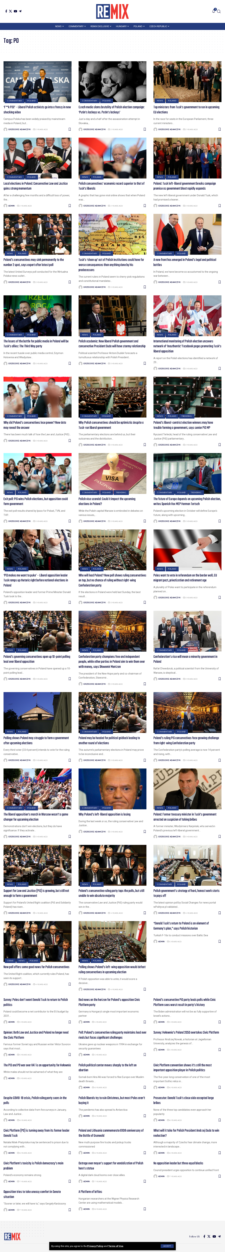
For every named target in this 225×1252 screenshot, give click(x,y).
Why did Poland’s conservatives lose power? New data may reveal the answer (35, 425)
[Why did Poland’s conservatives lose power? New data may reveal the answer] (38, 397)
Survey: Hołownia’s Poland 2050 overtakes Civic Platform (186, 1032)
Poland (31, 100)
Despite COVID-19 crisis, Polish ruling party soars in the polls (35, 1100)
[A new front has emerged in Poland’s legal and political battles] (187, 234)
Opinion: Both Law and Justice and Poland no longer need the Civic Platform (36, 1035)
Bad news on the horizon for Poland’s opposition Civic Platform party (109, 1002)
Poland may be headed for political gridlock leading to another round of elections (109, 740)
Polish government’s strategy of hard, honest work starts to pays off (186, 893)
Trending (186, 416)
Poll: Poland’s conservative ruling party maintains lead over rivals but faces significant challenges (112, 1035)
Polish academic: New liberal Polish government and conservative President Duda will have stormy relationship (112, 344)
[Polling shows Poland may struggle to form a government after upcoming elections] (38, 712)
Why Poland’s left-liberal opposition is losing (104, 814)
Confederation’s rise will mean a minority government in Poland (185, 659)
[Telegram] (20, 11)
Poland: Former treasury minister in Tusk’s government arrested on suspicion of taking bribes (184, 817)
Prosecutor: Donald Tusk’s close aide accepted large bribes (183, 1100)
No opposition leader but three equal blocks (178, 1163)
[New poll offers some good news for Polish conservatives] (38, 941)
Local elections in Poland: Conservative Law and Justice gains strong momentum (36, 186)
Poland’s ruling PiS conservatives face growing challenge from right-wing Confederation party (186, 740)
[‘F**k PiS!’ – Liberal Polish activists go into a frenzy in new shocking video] (38, 81)
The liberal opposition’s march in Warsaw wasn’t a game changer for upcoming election (36, 817)
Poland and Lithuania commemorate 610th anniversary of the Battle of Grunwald (111, 1133)
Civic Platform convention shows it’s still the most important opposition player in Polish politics (182, 1068)
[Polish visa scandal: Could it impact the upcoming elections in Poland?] (113, 473)
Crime (10, 960)
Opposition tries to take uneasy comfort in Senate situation (32, 1194)
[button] (167, 1246)
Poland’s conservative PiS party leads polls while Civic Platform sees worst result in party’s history (184, 1002)
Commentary (14, 100)
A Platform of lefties (90, 1192)
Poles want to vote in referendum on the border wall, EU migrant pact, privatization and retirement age (185, 578)
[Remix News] (112, 11)
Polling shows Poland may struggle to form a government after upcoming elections (36, 740)
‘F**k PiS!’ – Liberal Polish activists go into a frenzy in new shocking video (37, 110)
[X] (10, 11)
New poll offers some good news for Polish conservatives (36, 967)
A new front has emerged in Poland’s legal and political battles (184, 262)
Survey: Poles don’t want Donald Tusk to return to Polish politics (36, 1002)
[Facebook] (6, 11)
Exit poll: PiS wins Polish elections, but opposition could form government (36, 501)
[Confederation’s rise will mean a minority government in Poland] (187, 631)
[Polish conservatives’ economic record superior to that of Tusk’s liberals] (113, 158)
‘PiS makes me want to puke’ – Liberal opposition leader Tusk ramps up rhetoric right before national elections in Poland (36, 580)
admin (11, 206)
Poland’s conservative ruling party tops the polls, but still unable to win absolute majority (111, 893)
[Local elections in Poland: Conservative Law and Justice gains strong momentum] (38, 158)
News (160, 100)
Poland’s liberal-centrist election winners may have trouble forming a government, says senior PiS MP (183, 425)
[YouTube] (15, 11)
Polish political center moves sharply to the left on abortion (108, 1068)
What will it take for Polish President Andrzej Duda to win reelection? (186, 1133)
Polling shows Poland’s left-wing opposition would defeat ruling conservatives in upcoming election (112, 969)
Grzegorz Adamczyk (19, 129)
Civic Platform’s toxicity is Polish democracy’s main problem (33, 1166)
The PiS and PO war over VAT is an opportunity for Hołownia (37, 1065)
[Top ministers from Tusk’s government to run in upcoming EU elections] (187, 81)
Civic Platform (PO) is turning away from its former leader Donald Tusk (36, 1133)
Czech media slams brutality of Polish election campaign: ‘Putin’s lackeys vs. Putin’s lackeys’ (111, 110)
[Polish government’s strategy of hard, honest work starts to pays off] (187, 865)
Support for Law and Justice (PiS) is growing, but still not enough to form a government (36, 893)
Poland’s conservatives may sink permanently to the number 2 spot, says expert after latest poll (34, 262)
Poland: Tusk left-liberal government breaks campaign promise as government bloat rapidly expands (184, 186)
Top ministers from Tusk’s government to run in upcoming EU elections (186, 110)
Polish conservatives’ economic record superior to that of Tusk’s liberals (111, 186)
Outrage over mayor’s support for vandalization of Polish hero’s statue (111, 1166)
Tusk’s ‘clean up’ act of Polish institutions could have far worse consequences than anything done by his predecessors (111, 265)
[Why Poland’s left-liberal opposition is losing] (113, 788)
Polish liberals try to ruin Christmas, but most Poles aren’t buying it (112, 1100)
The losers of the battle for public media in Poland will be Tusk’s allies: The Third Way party (36, 344)
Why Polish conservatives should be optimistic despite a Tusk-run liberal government (111, 425)
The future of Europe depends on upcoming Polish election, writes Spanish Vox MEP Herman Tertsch (187, 501)
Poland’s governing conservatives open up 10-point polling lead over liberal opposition (37, 659)
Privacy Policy (95, 1246)
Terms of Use (115, 1246)
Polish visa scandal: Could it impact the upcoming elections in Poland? (107, 501)
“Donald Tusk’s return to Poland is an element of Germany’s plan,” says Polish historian (181, 926)
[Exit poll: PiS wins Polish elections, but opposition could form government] (38, 473)
